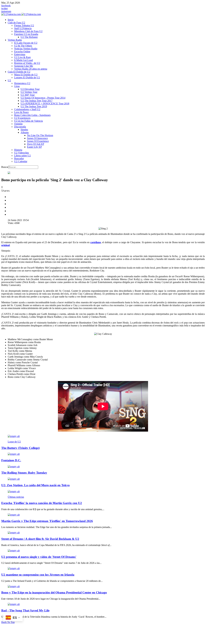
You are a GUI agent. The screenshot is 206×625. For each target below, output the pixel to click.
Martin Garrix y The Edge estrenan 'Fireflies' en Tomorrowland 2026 (47, 521)
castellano (95, 242)
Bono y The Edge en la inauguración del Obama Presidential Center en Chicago (54, 592)
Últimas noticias (16, 497)
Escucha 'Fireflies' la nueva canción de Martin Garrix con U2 (41, 503)
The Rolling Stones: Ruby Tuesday (24, 472)
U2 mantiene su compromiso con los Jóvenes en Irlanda (37, 574)
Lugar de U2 (14, 441)
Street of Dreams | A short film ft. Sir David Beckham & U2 (40, 539)
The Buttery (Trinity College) (20, 448)
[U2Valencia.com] (21, 14)
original (5, 245)
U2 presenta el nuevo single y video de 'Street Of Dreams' (38, 557)
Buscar (4, 167)
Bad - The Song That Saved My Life (25, 610)
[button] (16, 22)
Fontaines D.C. (11, 460)
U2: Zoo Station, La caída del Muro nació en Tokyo (35, 485)
